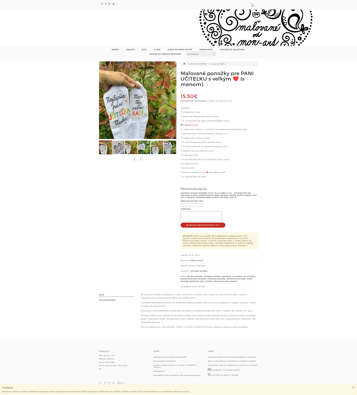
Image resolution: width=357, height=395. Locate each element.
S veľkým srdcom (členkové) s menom (205, 147)
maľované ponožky (216, 279)
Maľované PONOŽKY (199, 64)
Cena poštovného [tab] (107, 300)
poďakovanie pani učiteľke (193, 279)
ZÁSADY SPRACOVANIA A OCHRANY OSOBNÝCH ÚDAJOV (174, 366)
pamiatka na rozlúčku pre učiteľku (238, 276)
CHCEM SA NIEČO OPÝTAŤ (180, 49)
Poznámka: (186, 209)
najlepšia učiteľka (212, 276)
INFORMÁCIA (159, 371)
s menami (190, 155)
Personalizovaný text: (192, 201)
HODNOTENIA (206, 49)
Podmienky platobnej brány (225, 370)
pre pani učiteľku (218, 64)
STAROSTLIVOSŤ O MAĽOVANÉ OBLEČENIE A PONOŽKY (232, 357)
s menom (190, 125)
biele (188, 168)
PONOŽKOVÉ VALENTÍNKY (232, 49)
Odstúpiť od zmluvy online (224, 375)
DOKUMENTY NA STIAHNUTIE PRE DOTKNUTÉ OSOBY (176, 375)
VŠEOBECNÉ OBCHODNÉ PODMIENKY (170, 357)
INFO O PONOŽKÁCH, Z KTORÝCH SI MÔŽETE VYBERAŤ (232, 361)
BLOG (144, 49)
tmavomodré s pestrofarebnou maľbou (205, 134)
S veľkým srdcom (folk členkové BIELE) (205, 159)
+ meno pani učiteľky (196, 138)
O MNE (157, 49)
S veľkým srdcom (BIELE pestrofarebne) (206, 121)
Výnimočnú (191, 112)
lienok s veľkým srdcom (198, 151)
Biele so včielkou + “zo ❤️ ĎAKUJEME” (204, 172)
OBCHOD (130, 49)
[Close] (354, 387)
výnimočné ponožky (236, 279)
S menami (190, 164)
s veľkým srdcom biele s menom (201, 142)
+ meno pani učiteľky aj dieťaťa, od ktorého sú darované (214, 129)
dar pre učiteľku (195, 276)
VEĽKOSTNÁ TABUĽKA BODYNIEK (165, 54)
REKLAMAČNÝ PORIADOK (164, 361)
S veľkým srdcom (194, 177)
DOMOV (115, 49)
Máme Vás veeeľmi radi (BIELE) (200, 116)
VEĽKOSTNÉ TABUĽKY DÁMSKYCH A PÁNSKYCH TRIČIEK (233, 365)
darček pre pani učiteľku (225, 281)
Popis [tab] (101, 295)
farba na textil (196, 260)
